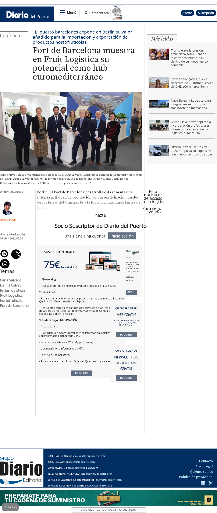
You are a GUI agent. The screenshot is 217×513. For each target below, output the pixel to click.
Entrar (187, 13)
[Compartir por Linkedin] (4, 253)
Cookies (10, 507)
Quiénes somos (201, 472)
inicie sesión (122, 236)
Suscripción (206, 13)
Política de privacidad (196, 477)
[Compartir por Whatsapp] (5, 263)
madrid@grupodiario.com (82, 468)
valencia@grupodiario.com (96, 473)
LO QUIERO (126, 292)
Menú (71, 12)
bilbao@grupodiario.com (80, 462)
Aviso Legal (204, 466)
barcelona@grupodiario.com (88, 456)
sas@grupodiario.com (109, 479)
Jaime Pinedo (8, 220)
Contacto (206, 461)
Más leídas (162, 38)
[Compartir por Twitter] (16, 254)
